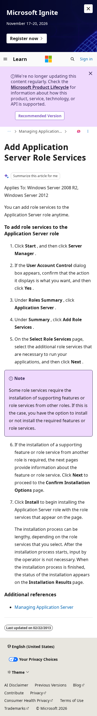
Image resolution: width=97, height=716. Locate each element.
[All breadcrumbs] (9, 131)
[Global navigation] (5, 59)
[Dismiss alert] (88, 8)
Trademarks (15, 708)
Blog (77, 685)
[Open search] (72, 59)
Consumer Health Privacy (27, 700)
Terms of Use (72, 700)
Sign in (86, 58)
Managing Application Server (41, 131)
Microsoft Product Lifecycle (40, 87)
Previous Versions (51, 685)
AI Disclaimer (16, 685)
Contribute (14, 692)
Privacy (36, 692)
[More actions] (88, 131)
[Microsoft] (48, 59)
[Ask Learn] (78, 131)
